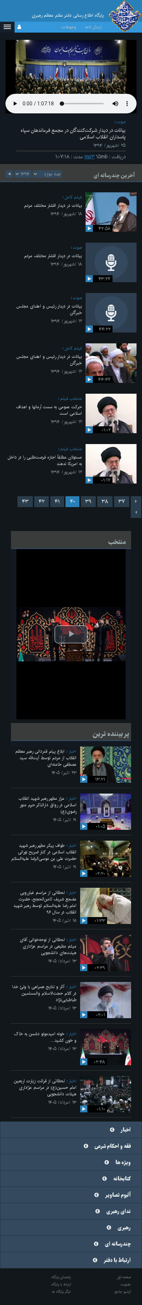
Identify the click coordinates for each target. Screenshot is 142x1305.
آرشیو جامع (123, 1291)
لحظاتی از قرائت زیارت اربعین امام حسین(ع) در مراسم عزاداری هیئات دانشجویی (45, 1087)
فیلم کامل (73, 197)
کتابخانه (122, 1179)
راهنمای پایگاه (61, 1277)
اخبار (72, 751)
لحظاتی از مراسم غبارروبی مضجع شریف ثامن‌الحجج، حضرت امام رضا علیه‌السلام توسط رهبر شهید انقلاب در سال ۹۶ (44, 902)
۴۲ (41, 501)
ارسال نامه (93, 27)
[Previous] (136, 501)
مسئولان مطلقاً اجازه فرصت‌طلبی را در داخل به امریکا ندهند (45, 460)
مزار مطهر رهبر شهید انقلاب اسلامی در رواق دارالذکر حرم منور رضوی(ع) (47, 805)
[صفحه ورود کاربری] (19, 27)
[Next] (136, 512)
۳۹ (88, 501)
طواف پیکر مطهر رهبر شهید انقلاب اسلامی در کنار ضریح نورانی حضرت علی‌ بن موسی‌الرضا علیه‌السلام (43, 852)
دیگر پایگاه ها (61, 1291)
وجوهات (69, 27)
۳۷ (121, 501)
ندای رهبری (118, 1212)
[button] (7, 27)
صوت (121, 121)
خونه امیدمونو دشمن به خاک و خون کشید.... (45, 1037)
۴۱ (57, 501)
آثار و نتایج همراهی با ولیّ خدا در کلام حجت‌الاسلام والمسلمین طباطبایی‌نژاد (44, 993)
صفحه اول (124, 1277)
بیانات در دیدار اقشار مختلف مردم (53, 205)
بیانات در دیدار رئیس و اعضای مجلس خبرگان (49, 309)
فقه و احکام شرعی (113, 1146)
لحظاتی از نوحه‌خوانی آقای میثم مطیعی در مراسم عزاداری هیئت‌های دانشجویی (48, 946)
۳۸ (105, 501)
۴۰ (72, 501)
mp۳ (89, 156)
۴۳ (25, 501)
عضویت (126, 1284)
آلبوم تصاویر (118, 1195)
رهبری (124, 1228)
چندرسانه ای (118, 1244)
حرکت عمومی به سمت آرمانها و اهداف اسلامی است (49, 410)
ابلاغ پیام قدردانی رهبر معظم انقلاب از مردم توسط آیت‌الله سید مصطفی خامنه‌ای (45, 758)
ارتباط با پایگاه (61, 1284)
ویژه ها (123, 1163)
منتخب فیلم (71, 398)
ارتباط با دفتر (117, 1260)
